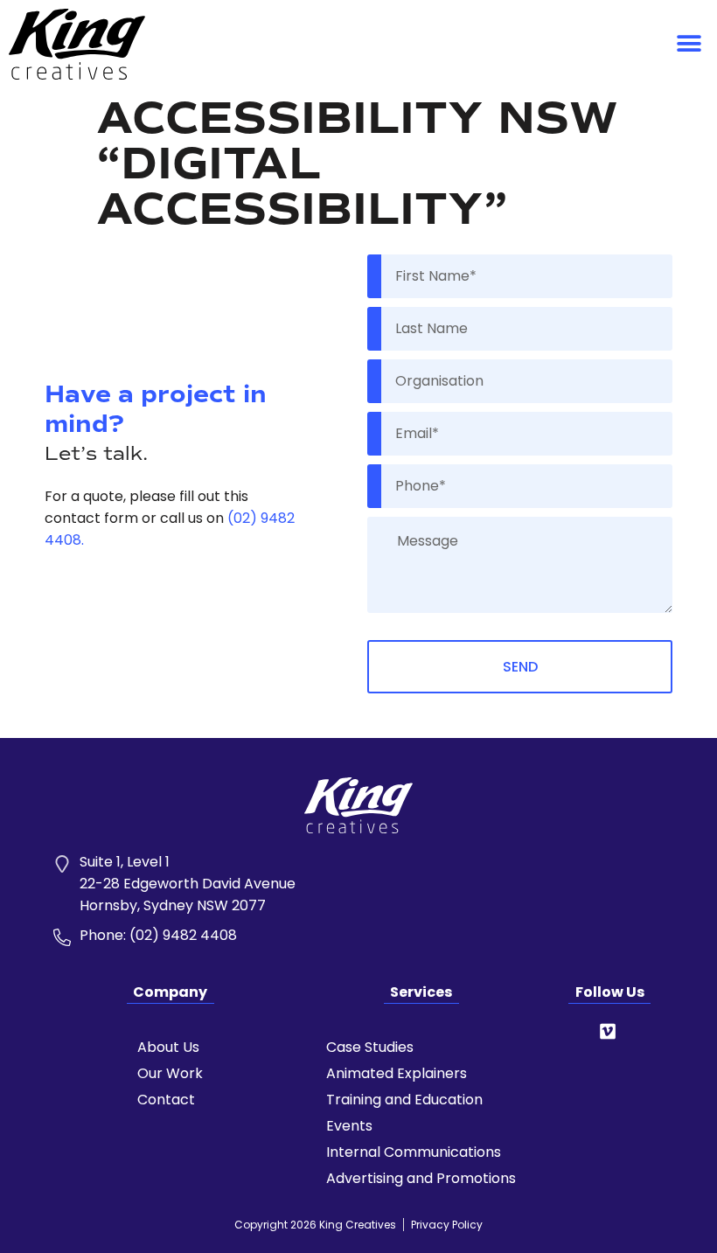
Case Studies (370, 1047)
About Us (168, 1047)
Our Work (170, 1073)
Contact (166, 1100)
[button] (688, 44)
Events (349, 1126)
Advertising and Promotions (421, 1178)
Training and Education (404, 1100)
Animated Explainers (396, 1073)
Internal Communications (413, 1152)
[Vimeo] (607, 1032)
